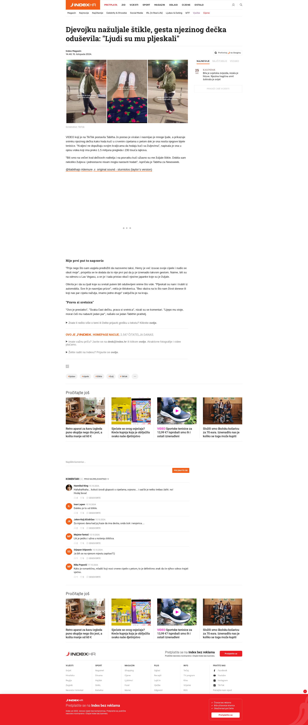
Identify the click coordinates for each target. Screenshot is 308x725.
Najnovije (84, 13)
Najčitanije (97, 13)
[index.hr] (83, 5)
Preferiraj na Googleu (229, 53)
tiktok (123, 376)
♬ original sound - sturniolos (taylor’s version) (122, 169)
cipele (85, 376)
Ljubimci (129, 680)
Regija (69, 680)
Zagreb (69, 685)
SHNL (98, 685)
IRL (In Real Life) (154, 13)
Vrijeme (187, 685)
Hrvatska (70, 675)
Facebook (222, 670)
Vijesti (134, 5)
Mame (128, 690)
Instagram (223, 680)
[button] (70, 410)
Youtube (222, 675)
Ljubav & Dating (174, 13)
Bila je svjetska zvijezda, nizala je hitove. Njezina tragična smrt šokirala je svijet (220, 75)
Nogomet (99, 670)
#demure (87, 169)
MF (69, 536)
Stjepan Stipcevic (83, 549)
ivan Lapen (79, 504)
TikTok (221, 685)
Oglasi (173, 5)
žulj (111, 376)
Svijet (68, 670)
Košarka (99, 690)
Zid (123, 5)
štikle (98, 376)
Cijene (186, 5)
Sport (146, 5)
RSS (186, 690)
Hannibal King (81, 485)
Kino (186, 680)
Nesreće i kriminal (74, 690)
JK (69, 521)
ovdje (142, 341)
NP (69, 566)
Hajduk (98, 680)
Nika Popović (80, 565)
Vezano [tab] (234, 61)
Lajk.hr (157, 680)
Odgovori (158, 690)
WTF (187, 13)
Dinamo (99, 675)
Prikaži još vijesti (218, 89)
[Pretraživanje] (239, 5)
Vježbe (196, 13)
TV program (189, 675)
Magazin (71, 13)
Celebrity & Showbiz (116, 13)
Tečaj (186, 670)
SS (69, 551)
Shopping (129, 670)
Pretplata (110, 5)
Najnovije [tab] (203, 61)
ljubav (71, 376)
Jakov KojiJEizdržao (84, 519)
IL (69, 506)
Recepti (158, 675)
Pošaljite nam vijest (222, 690)
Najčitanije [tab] (219, 61)
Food (127, 685)
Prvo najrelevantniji (95, 479)
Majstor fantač (81, 534)
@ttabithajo (73, 169)
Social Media (136, 13)
